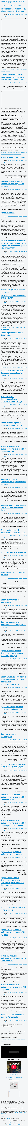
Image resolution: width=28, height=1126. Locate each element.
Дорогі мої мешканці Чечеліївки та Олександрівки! (13, 531)
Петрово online (8, 1118)
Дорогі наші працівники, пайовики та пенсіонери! (11, 852)
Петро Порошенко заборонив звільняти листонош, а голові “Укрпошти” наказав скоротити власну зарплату (14, 244)
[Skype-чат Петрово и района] (14, 1077)
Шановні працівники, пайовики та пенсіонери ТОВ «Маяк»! (13, 624)
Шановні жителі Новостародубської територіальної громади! (11, 399)
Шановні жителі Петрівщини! (13, 157)
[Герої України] (14, 1074)
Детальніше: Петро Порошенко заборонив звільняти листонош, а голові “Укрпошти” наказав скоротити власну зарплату (14, 291)
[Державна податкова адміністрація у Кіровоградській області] (14, 1096)
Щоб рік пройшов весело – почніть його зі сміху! (12, 1015)
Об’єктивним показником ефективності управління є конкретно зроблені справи (12, 77)
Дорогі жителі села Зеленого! (13, 552)
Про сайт (13, 5)
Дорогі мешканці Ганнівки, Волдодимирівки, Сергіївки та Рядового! (13, 373)
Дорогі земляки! (7, 212)
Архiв (8, 5)
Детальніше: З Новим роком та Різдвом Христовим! (14, 367)
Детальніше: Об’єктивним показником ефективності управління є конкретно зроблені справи (14, 153)
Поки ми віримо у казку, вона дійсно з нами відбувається (13, 10)
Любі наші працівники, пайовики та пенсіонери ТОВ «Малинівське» (13, 958)
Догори (2, 1116)
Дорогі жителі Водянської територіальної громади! (12, 707)
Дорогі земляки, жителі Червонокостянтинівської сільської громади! (12, 653)
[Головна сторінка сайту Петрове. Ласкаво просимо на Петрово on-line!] (14, 1080)
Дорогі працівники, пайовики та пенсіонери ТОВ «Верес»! (13, 765)
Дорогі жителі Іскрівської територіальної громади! (11, 423)
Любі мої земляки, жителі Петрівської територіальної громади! (12, 183)
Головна (3, 5)
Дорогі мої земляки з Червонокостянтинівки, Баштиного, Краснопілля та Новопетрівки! (12, 881)
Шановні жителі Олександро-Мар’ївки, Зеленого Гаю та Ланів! (13, 507)
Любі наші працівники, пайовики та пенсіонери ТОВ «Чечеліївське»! (13, 797)
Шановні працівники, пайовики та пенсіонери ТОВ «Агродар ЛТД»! (13, 448)
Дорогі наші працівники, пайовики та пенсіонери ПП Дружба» (13, 932)
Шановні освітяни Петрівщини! (8, 735)
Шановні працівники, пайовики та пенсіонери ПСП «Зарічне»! (13, 987)
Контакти (19, 5)
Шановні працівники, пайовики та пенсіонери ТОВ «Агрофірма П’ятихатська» (13, 823)
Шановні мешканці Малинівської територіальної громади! (13, 481)
